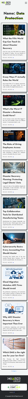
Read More (8, 57)
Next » (15, 371)
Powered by (11, 392)
